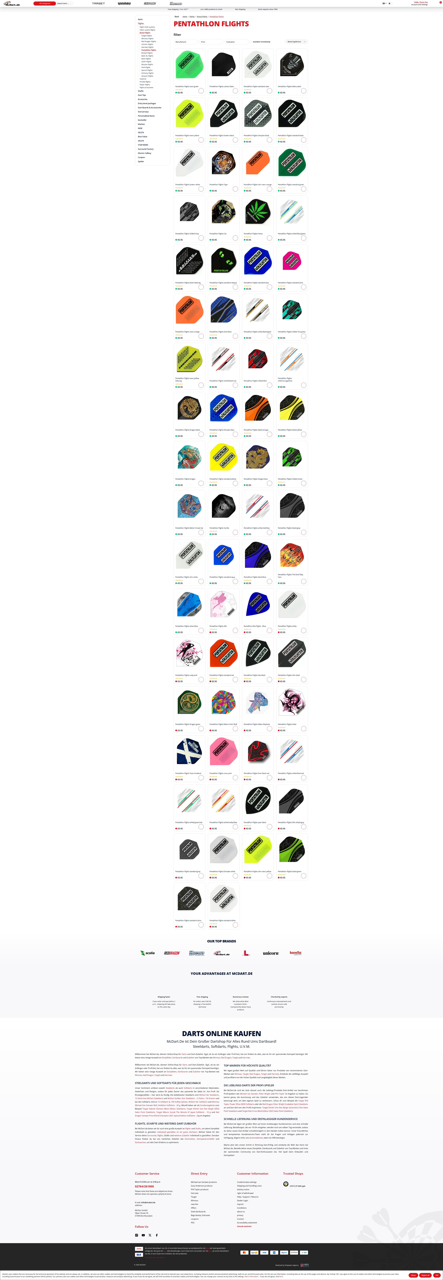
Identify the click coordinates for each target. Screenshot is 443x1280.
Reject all (425, 1275)
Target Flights (146, 36)
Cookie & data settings (247, 1182)
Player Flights (145, 84)
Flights (141, 23)
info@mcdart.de (148, 1202)
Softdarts (188, 1088)
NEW (140, 128)
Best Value (142, 136)
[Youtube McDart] (143, 1236)
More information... (252, 1276)
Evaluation (230, 42)
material (143, 79)
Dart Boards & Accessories (149, 107)
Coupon (141, 157)
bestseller (142, 120)
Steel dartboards (198, 1211)
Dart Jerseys (143, 111)
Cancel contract (244, 1226)
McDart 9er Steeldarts (209, 1095)
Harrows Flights (147, 47)
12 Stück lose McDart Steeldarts (149, 1098)
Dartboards (177, 1057)
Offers (193, 1208)
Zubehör (191, 1057)
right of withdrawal (245, 1193)
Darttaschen (140, 1142)
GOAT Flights (146, 61)
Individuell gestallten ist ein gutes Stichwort (177, 1132)
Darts (184, 1054)
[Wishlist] (396, 3)
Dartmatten (190, 1139)
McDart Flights (147, 53)
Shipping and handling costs (249, 1186)
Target (235, 1057)
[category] (98, 3)
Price (203, 42)
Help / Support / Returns (247, 1197)
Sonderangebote (207, 1105)
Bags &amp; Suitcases (200, 1215)
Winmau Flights (147, 38)
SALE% (141, 132)
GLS (164, 1251)
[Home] (11, 3)
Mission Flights (147, 64)
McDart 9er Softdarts (198, 1102)
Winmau (216, 1057)
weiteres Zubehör (182, 1135)
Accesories (142, 99)
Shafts (141, 91)
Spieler (141, 161)
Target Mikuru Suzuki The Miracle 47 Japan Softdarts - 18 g (183, 1112)
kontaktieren (257, 1137)
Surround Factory (146, 149)
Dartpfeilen (167, 1057)
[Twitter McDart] (150, 1236)
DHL (207, 1248)
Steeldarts (170, 1088)
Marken (141, 124)
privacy (240, 1215)
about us (241, 1211)
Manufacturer (181, 42)
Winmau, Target (241, 1074)
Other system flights (147, 30)
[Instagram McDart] (136, 1236)
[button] (424, 3)
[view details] (189, 72)
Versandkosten (160, 1257)
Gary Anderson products (202, 1186)
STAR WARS (143, 145)
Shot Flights (145, 67)
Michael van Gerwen (249, 1094)
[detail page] (235, 630)
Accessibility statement (247, 1222)
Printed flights (145, 82)
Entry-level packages (147, 103)
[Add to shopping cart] (201, 90)
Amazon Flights (147, 76)
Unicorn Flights (147, 44)
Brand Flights (145, 33)
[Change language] (384, 3)
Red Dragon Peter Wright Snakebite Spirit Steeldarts (285, 1104)
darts (140, 19)
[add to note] (176, 51)
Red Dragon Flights (148, 41)
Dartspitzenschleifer (205, 1139)
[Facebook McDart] (156, 1236)
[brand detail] (147, 953)
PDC (193, 1222)
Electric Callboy (144, 153)
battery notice (243, 1189)
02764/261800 (144, 1186)
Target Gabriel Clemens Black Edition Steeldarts (163, 1108)
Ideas (413, 1275)
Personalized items (146, 116)
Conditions (242, 1208)
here (281, 1276)
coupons (195, 1219)
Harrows (246, 1057)
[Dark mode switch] (390, 3)
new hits (194, 1204)
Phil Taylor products (199, 1189)
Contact (240, 1219)
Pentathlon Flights (148, 50)
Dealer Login (242, 1200)
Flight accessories (146, 87)
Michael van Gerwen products (204, 1182)
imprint (240, 1204)
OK (437, 1275)
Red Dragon (226, 1057)
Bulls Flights (146, 59)
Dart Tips (142, 95)
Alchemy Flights (147, 73)
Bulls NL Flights (147, 56)
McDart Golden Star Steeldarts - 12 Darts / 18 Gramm (191, 1098)
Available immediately (261, 42)
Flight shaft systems (147, 27)
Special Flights (147, 70)
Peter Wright (264, 1094)
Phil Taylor (279, 1094)
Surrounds (152, 1135)
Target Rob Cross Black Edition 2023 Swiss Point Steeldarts (267, 1111)
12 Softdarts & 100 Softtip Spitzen (173, 1102)
